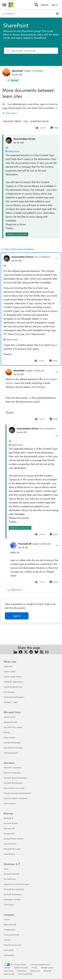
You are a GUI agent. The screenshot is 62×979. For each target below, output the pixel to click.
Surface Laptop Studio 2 (13, 676)
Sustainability (9, 955)
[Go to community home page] (11, 4)
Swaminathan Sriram (24, 138)
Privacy (34, 967)
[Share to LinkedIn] (15, 651)
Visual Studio (9, 904)
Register (45, 4)
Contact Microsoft (21, 967)
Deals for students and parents (16, 798)
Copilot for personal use (13, 687)
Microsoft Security (11, 823)
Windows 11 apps (10, 702)
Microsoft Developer (12, 874)
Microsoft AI (8, 818)
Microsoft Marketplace (12, 894)
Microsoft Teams (10, 844)
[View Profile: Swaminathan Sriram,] (9, 140)
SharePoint (10, 13)
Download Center (10, 722)
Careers (7, 919)
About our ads (9, 974)
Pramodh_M (24, 543)
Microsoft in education (12, 767)
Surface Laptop (9, 671)
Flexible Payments (11, 753)
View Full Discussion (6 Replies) (19, 249)
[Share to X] (26, 651)
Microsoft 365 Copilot (12, 849)
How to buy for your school (14, 788)
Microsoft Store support (13, 727)
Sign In (54, 4)
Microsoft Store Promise (13, 747)
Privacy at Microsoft (11, 935)
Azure (6, 869)
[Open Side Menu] (4, 4)
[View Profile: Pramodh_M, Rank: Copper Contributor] (13, 545)
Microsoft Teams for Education (15, 778)
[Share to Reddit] (31, 651)
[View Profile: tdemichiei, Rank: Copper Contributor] (6, 72)
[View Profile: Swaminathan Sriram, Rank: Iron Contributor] (6, 258)
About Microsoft (10, 924)
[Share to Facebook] (20, 651)
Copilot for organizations (13, 682)
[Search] (36, 5)
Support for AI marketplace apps (16, 884)
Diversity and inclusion (12, 945)
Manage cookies (47, 967)
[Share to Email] (46, 651)
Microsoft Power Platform (13, 838)
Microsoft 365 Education (13, 783)
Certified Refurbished (12, 742)
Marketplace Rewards (12, 899)
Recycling (47, 971)
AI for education (10, 803)
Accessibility (8, 950)
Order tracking (9, 737)
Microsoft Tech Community (14, 889)
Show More (11, 113)
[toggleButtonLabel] (57, 13)
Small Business (9, 854)
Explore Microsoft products (14, 697)
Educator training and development (17, 793)
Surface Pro (8, 666)
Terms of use (8, 971)
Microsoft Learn (10, 879)
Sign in (17, 615)
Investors (7, 940)
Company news (9, 929)
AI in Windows (9, 692)
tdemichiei (17, 70)
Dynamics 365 (9, 828)
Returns (7, 732)
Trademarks (21, 971)
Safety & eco (35, 971)
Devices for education (12, 772)
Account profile (9, 717)
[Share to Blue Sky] (36, 651)
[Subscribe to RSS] (41, 651)
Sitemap (7, 967)
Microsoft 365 (9, 833)
